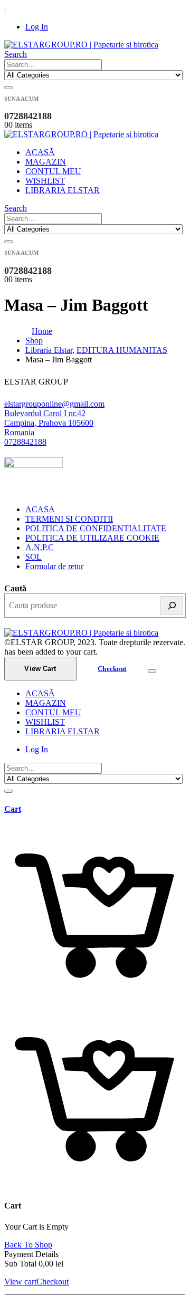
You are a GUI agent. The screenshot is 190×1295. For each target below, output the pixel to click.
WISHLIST (45, 180)
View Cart (40, 669)
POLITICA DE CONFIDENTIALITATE (95, 528)
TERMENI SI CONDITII (69, 518)
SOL (33, 556)
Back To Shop (28, 1244)
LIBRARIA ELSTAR (62, 190)
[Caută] (171, 605)
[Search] (8, 87)
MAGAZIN (45, 161)
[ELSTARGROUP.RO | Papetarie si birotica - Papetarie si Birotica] (81, 44)
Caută (15, 588)
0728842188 (25, 441)
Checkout (112, 669)
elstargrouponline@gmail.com (54, 403)
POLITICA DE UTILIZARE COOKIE (92, 537)
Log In (36, 26)
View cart (20, 1281)
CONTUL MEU (53, 171)
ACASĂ (40, 152)
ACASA (40, 509)
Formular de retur (54, 566)
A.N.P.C (39, 547)
